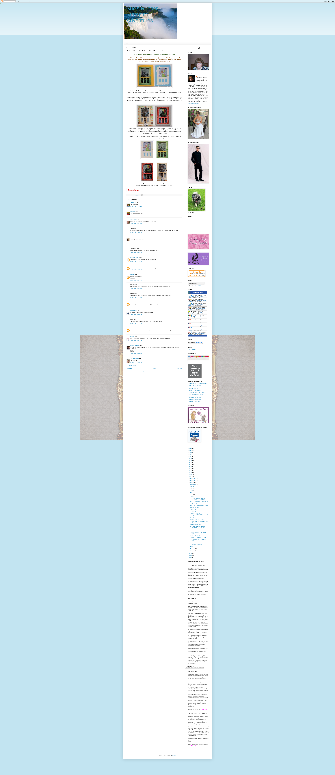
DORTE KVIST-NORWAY (195, 390)
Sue (198, 75)
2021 (190, 456)
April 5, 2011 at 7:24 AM (136, 280)
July (191, 488)
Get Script (192, 335)
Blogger (174, 755)
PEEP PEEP (193, 511)
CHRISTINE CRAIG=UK (194, 388)
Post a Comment (133, 365)
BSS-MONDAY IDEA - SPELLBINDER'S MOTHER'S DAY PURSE (199, 515)
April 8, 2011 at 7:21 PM (136, 353)
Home (126, 43)
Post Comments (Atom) (138, 371)
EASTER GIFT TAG (194, 507)
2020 (190, 458)
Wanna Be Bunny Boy (195, 524)
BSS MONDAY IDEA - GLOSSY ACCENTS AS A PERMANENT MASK (198, 532)
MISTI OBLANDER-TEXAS (195, 397)
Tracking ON (202, 335)
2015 (190, 468)
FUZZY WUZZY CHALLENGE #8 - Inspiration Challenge (198, 543)
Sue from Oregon (134, 358)
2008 (190, 557)
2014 (190, 470)
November (193, 480)
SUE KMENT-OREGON (194, 401)
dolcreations (133, 219)
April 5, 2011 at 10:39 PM (136, 332)
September (193, 484)
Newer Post (129, 368)
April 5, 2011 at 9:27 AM (136, 306)
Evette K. (132, 302)
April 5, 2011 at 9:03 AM (136, 288)
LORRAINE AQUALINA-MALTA (196, 394)
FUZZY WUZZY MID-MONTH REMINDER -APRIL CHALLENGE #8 (199, 521)
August (192, 486)
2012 (190, 474)
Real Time (197, 335)
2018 (190, 462)
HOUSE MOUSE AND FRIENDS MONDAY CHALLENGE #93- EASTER (197, 528)
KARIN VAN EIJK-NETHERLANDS (197, 392)
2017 (190, 464)
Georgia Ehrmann (134, 345)
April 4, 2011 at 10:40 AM (136, 244)
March (192, 546)
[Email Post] (142, 194)
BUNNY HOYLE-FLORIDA (195, 385)
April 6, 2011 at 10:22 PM (136, 340)
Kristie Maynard (134, 257)
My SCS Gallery (192, 349)
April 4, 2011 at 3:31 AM (136, 215)
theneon (132, 336)
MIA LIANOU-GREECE (194, 396)
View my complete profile (193, 103)
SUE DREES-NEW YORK (195, 399)
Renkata (132, 211)
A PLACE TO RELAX (195, 535)
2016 (190, 466)
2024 (190, 450)
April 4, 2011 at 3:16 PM (136, 252)
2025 (190, 448)
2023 (190, 452)
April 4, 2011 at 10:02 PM (136, 270)
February (192, 548)
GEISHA (192, 496)
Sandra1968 (133, 202)
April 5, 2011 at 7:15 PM (136, 323)
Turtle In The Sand (134, 266)
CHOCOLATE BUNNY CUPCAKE (198, 537)
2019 (190, 460)
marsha (132, 274)
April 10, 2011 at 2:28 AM (136, 362)
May (191, 492)
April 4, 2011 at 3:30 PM (136, 261)
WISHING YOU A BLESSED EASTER (199, 505)
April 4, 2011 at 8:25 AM (136, 223)
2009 (190, 555)
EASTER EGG (193, 509)
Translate (199, 285)
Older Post (179, 368)
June (191, 490)
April (191, 494)
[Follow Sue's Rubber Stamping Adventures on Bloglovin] (195, 343)
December (193, 478)
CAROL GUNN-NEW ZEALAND (196, 387)
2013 (190, 472)
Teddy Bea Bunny (194, 518)
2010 (190, 553)
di (130, 328)
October (192, 482)
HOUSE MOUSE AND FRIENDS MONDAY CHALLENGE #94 (197, 499)
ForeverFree (133, 310)
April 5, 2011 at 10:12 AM (136, 314)
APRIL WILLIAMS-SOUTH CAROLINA (198, 383)
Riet (131, 237)
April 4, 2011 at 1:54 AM (136, 206)
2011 (190, 476)
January (192, 550)
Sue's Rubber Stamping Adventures (142, 14)
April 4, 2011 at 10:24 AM (136, 232)
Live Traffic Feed (197, 292)
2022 (190, 454)
